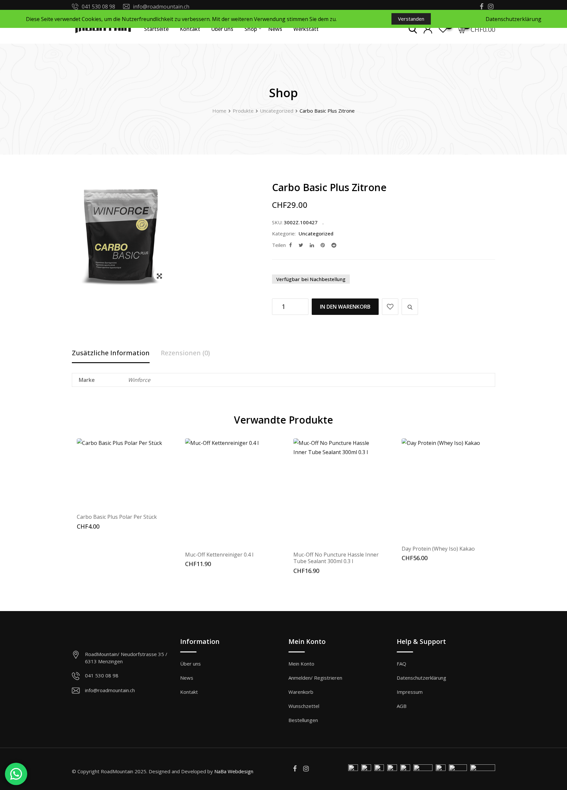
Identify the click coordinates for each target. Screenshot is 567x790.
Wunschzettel (303, 706)
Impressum (410, 692)
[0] (461, 28)
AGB (402, 706)
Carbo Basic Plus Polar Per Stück (117, 516)
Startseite (156, 29)
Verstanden (411, 18)
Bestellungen (303, 720)
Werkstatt (306, 29)
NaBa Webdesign (233, 771)
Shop (250, 29)
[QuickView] (410, 306)
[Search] (413, 29)
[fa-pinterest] (323, 245)
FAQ (401, 663)
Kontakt (190, 29)
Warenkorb (300, 692)
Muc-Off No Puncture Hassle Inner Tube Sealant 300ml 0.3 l (336, 558)
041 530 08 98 (98, 6)
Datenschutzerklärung (421, 677)
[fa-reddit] (333, 245)
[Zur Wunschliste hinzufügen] (390, 306)
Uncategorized (316, 233)
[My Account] (428, 29)
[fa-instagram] (306, 768)
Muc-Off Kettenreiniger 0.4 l (219, 554)
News (275, 29)
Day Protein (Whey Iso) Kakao (438, 548)
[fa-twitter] (301, 245)
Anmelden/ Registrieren (315, 677)
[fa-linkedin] (312, 245)
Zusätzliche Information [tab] (111, 352)
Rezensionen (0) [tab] (185, 352)
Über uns (222, 29)
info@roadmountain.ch (161, 6)
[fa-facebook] (290, 245)
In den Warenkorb (345, 306)
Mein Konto (301, 663)
